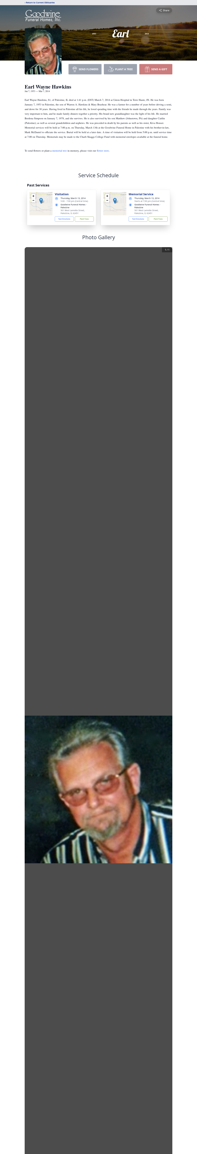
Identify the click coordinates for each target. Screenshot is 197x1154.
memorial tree (59, 150)
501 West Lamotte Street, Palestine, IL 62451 (73, 212)
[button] (41, 201)
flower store (103, 150)
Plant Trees (84, 219)
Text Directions (64, 219)
